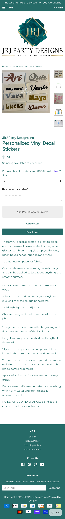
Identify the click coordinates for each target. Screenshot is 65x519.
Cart (60, 7)
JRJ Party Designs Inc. (35, 497)
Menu (9, 7)
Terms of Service (32, 449)
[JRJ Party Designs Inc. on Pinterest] (29, 465)
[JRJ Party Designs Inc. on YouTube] (42, 465)
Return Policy (32, 441)
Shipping (7, 163)
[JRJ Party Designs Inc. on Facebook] (23, 465)
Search (32, 436)
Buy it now (32, 231)
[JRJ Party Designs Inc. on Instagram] (35, 465)
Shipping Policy (32, 445)
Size (4, 175)
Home (5, 66)
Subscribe (54, 487)
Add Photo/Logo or (32, 211)
